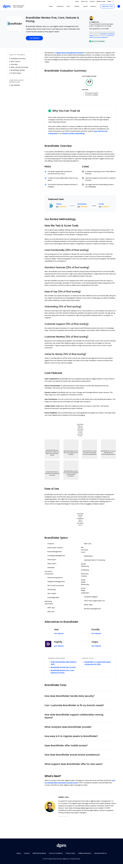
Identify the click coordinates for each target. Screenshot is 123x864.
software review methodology (73, 133)
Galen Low (95, 22)
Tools (68, 6)
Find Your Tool (108, 6)
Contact (92, 1)
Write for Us (84, 1)
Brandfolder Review (18, 70)
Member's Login (101, 1)
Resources (60, 6)
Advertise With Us (100, 853)
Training (76, 6)
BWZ (64, 858)
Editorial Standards (39, 853)
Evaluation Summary (18, 58)
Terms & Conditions (56, 853)
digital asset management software (69, 52)
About (77, 1)
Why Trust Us (15, 61)
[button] (80, 696)
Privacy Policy (70, 853)
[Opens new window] (14, 23)
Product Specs (16, 73)
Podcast (93, 6)
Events (85, 6)
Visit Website (36, 38)
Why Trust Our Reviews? (98, 41)
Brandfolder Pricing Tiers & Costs (63, 667)
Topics (51, 6)
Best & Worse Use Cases (19, 67)
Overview (14, 64)
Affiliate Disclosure (84, 853)
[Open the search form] (118, 6)
